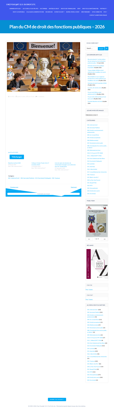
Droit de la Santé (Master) (90, 8)
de (97, 239)
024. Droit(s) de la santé (93, 191)
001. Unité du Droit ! (14, 178)
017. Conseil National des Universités (97, 172)
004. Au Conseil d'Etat (93, 135)
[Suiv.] (104, 238)
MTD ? (105, 12)
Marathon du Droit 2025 (14, 163)
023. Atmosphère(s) (92, 188)
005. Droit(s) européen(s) (93, 137)
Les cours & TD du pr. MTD (30, 8)
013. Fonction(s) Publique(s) (43, 178)
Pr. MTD (12, 96)
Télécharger (17, 157)
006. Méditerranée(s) (92, 140)
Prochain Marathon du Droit (95, 101)
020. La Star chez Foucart (93, 180)
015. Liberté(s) (91, 166)
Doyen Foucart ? (59, 12)
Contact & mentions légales (98, 15)
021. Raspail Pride (91, 182)
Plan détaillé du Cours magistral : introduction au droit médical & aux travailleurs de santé (97, 78)
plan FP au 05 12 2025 (13, 152)
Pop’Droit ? (103, 8)
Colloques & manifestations (35, 12)
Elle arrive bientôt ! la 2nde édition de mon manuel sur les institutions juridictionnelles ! (97, 61)
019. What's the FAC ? (93, 177)
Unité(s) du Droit (54, 8)
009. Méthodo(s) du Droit (93, 150)
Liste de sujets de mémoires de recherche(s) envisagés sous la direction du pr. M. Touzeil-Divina (65, 164)
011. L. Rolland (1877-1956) (94, 155)
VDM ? (79, 8)
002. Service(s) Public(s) (27, 178)
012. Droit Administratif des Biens (96, 158)
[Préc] (89, 238)
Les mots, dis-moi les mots (94, 87)
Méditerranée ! (85, 12)
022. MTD (89, 185)
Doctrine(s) (43, 8)
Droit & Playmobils (19, 12)
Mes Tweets (89, 289)
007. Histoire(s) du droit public (95, 143)
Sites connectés (97, 12)
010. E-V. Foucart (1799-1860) (95, 153)
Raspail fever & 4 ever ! (73, 12)
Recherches (49, 12)
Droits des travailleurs (68, 8)
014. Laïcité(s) (90, 164)
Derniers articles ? (15, 8)
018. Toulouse (56, 178)
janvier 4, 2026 (21, 96)
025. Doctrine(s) (91, 193)
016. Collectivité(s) (92, 169)
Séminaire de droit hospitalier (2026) (97, 83)
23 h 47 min (31, 96)
